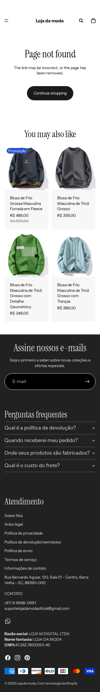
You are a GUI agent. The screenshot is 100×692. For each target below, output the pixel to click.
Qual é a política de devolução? (40, 428)
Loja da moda (26, 683)
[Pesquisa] (81, 20)
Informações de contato (25, 568)
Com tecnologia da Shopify (57, 683)
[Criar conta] (87, 381)
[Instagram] (17, 657)
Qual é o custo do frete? (32, 465)
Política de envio (18, 550)
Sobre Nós (13, 515)
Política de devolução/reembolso (32, 541)
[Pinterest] (27, 657)
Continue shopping (50, 93)
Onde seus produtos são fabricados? (47, 453)
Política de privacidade (23, 533)
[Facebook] (7, 657)
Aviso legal (13, 524)
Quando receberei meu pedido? (41, 440)
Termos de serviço (20, 559)
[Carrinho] (93, 20)
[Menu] (6, 20)
